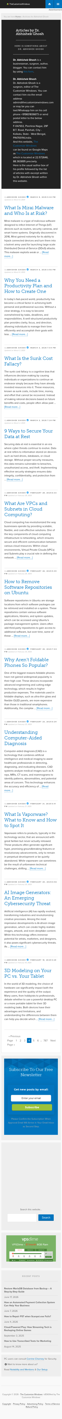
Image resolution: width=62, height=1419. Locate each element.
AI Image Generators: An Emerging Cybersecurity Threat (27, 898)
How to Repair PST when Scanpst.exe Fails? (27, 1316)
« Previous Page (14, 1038)
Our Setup (42, 1369)
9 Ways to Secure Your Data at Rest (28, 433)
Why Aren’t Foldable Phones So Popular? (26, 662)
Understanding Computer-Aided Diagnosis (23, 738)
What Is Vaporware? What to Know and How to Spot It (30, 820)
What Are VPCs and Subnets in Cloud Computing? (25, 509)
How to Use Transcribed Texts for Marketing (27, 1341)
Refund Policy (32, 1406)
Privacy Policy (19, 1403)
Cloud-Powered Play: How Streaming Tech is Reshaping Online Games (28, 1328)
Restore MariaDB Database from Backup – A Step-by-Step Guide (28, 1290)
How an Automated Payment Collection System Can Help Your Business (29, 1304)
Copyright (6, 1403)
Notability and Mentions (22, 1369)
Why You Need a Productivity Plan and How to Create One (28, 286)
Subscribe (32, 1107)
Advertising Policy (35, 1403)
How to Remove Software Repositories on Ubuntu (28, 587)
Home (18, 16)
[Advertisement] (31, 1176)
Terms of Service (52, 1403)
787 (45, 1040)
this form (28, 71)
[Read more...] (20, 334)
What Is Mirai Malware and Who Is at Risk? (29, 210)
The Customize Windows (16, 4)
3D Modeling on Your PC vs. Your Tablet (27, 973)
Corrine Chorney (35, 1359)
